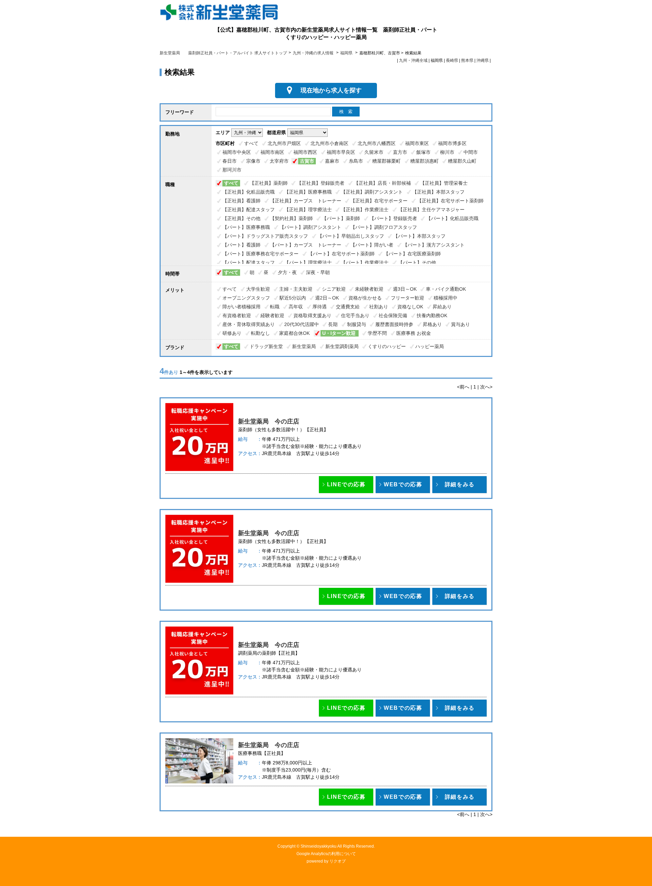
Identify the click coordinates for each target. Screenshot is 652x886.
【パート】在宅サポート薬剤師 (341, 253)
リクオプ (337, 861)
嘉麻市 (332, 161)
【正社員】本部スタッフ (438, 192)
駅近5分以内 (292, 298)
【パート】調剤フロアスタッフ (383, 227)
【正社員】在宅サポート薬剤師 (450, 200)
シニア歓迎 (334, 289)
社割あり (378, 306)
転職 (274, 306)
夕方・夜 (287, 272)
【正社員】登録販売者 (320, 183)
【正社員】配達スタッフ (248, 209)
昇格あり (432, 324)
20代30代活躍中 (301, 324)
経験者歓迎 (272, 315)
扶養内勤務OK (432, 315)
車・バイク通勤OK (446, 289)
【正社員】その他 (241, 218)
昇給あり (442, 306)
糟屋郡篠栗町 (386, 161)
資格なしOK (410, 306)
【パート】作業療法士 (364, 262)
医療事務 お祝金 (413, 333)
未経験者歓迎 (369, 289)
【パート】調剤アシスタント (310, 227)
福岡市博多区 (452, 143)
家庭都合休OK (295, 333)
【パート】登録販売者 (393, 218)
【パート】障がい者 (371, 245)
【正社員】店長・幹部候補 (382, 183)
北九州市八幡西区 (377, 143)
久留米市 (373, 152)
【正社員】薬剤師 (269, 183)
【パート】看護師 (241, 245)
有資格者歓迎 (236, 315)
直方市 (400, 152)
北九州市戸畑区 (284, 143)
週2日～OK (327, 298)
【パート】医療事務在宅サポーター (260, 253)
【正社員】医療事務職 (308, 192)
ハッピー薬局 (429, 346)
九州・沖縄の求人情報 (313, 53)
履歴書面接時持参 (394, 324)
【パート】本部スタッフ (419, 236)
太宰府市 (279, 161)
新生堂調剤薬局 (342, 346)
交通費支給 (348, 306)
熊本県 (467, 60)
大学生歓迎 (258, 289)
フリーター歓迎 (407, 298)
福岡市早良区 (341, 152)
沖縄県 (482, 60)
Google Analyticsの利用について (326, 853)
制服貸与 (356, 324)
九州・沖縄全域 (413, 60)
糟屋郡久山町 (462, 161)
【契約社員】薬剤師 (291, 218)
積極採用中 (445, 298)
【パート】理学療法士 (308, 262)
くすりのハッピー (387, 346)
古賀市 (307, 161)
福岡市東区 (417, 143)
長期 (333, 324)
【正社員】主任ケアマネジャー (431, 209)
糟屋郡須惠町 (424, 161)
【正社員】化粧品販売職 (248, 192)
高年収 (296, 306)
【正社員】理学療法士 (308, 209)
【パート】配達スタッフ (248, 262)
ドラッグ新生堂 (266, 346)
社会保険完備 (393, 315)
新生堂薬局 (304, 346)
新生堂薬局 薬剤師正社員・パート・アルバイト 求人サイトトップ (223, 53)
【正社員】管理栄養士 (444, 183)
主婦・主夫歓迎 (295, 289)
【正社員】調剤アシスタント (372, 192)
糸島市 (356, 161)
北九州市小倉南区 (329, 143)
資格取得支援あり (312, 315)
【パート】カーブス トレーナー (305, 245)
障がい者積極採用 (241, 306)
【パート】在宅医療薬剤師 (412, 253)
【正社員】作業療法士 (364, 209)
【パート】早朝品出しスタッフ (351, 236)
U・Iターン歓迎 (339, 333)
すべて (251, 143)
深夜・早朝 (318, 272)
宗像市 (253, 161)
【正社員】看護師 (241, 200)
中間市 (471, 152)
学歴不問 (377, 333)
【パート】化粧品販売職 (452, 218)
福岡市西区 (305, 152)
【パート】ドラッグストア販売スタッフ (265, 236)
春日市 (229, 161)
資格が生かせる (365, 298)
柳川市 (447, 152)
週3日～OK (405, 289)
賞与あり (460, 324)
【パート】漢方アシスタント (434, 245)
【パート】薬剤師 (341, 218)
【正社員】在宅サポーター (379, 200)
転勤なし (260, 333)
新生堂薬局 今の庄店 (268, 421)
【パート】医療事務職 (246, 227)
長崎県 (452, 60)
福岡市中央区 (236, 152)
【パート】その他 (417, 262)
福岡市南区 (272, 152)
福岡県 (346, 53)
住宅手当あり (355, 315)
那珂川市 (231, 170)
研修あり (231, 333)
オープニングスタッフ (246, 298)
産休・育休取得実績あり (248, 324)
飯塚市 (423, 152)
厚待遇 (319, 306)
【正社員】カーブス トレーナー (305, 200)
